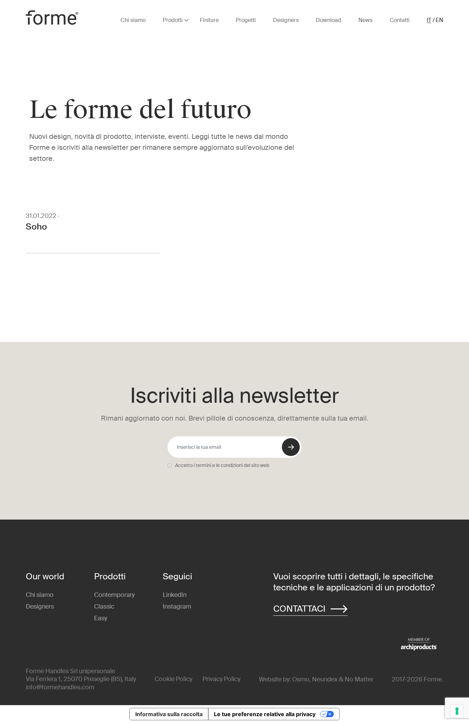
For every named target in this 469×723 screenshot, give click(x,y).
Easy (100, 618)
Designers (40, 606)
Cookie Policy (173, 679)
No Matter (359, 679)
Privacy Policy (221, 679)
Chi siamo (40, 595)
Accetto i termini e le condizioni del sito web (222, 465)
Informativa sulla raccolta (169, 714)
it (429, 20)
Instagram (177, 606)
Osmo (300, 679)
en (439, 20)
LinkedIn (174, 595)
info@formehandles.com (60, 687)
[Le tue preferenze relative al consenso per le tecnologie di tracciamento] (457, 711)
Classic (104, 606)
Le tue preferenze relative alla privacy (265, 714)
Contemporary (114, 595)
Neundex (325, 679)
